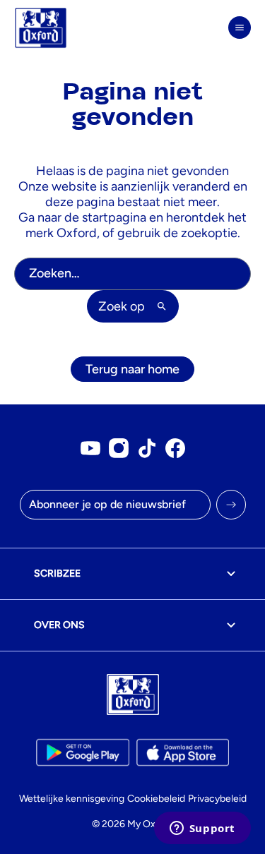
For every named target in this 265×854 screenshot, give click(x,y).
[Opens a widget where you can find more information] (202, 829)
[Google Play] (82, 752)
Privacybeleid (217, 799)
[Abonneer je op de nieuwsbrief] (231, 504)
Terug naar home (132, 369)
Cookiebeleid (156, 799)
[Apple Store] (182, 752)
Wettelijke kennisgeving (71, 799)
